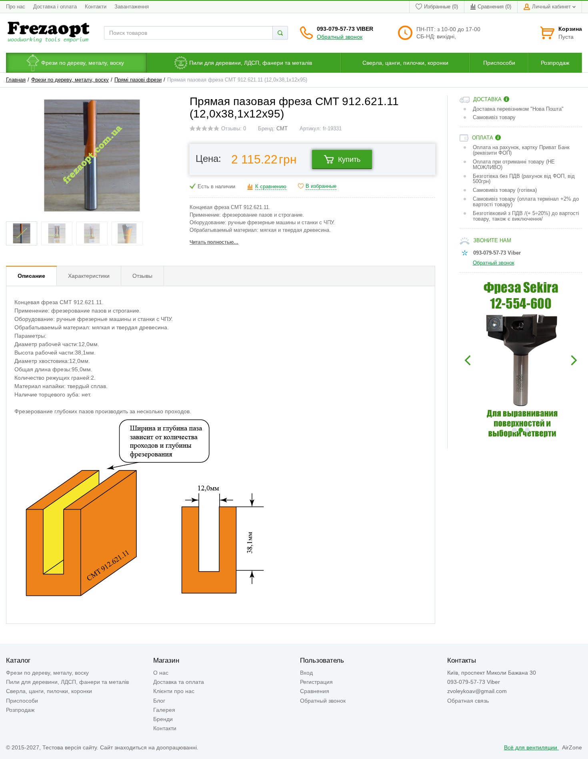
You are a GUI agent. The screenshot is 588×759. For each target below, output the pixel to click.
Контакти (95, 7)
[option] (521, 360)
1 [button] (514, 430)
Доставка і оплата (55, 7)
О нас (160, 672)
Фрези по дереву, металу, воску (70, 80)
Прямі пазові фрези (138, 80)
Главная (16, 80)
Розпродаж (20, 710)
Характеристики (89, 276)
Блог (159, 700)
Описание (31, 276)
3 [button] (527, 430)
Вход (306, 672)
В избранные (321, 186)
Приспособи (22, 700)
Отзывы (142, 276)
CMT (282, 128)
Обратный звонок (339, 37)
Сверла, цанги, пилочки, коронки (49, 691)
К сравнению (270, 186)
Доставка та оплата (178, 682)
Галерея (164, 710)
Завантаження (131, 7)
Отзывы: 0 (233, 128)
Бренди (163, 719)
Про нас (15, 7)
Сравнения (314, 691)
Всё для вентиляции (531, 747)
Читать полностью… (214, 242)
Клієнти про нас (173, 691)
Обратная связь (468, 700)
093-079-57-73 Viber (345, 29)
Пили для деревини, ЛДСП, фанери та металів (67, 682)
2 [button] (520, 430)
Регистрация (316, 682)
